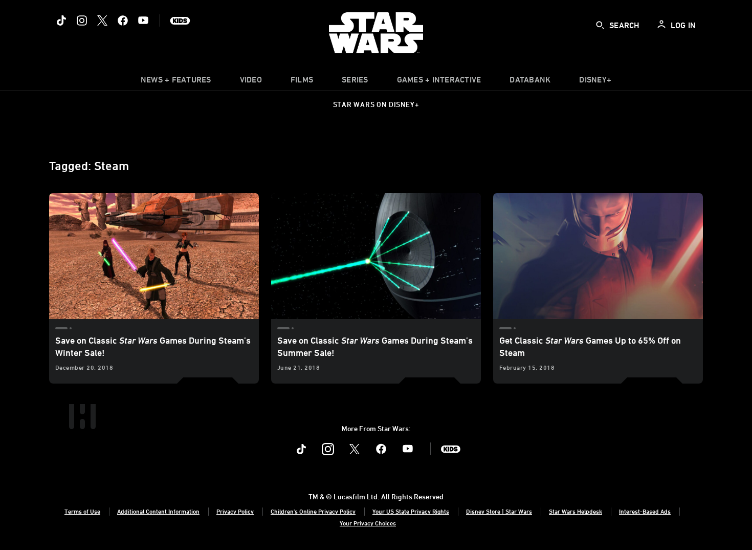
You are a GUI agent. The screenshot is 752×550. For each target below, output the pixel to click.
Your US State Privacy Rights (410, 511)
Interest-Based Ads (645, 511)
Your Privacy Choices (368, 522)
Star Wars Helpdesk (575, 511)
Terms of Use (82, 511)
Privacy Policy (235, 511)
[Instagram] (82, 20)
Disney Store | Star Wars (499, 511)
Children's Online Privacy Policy (313, 511)
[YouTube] (143, 20)
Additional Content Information (158, 511)
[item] (176, 82)
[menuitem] (251, 82)
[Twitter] (102, 20)
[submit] (600, 25)
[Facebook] (123, 20)
